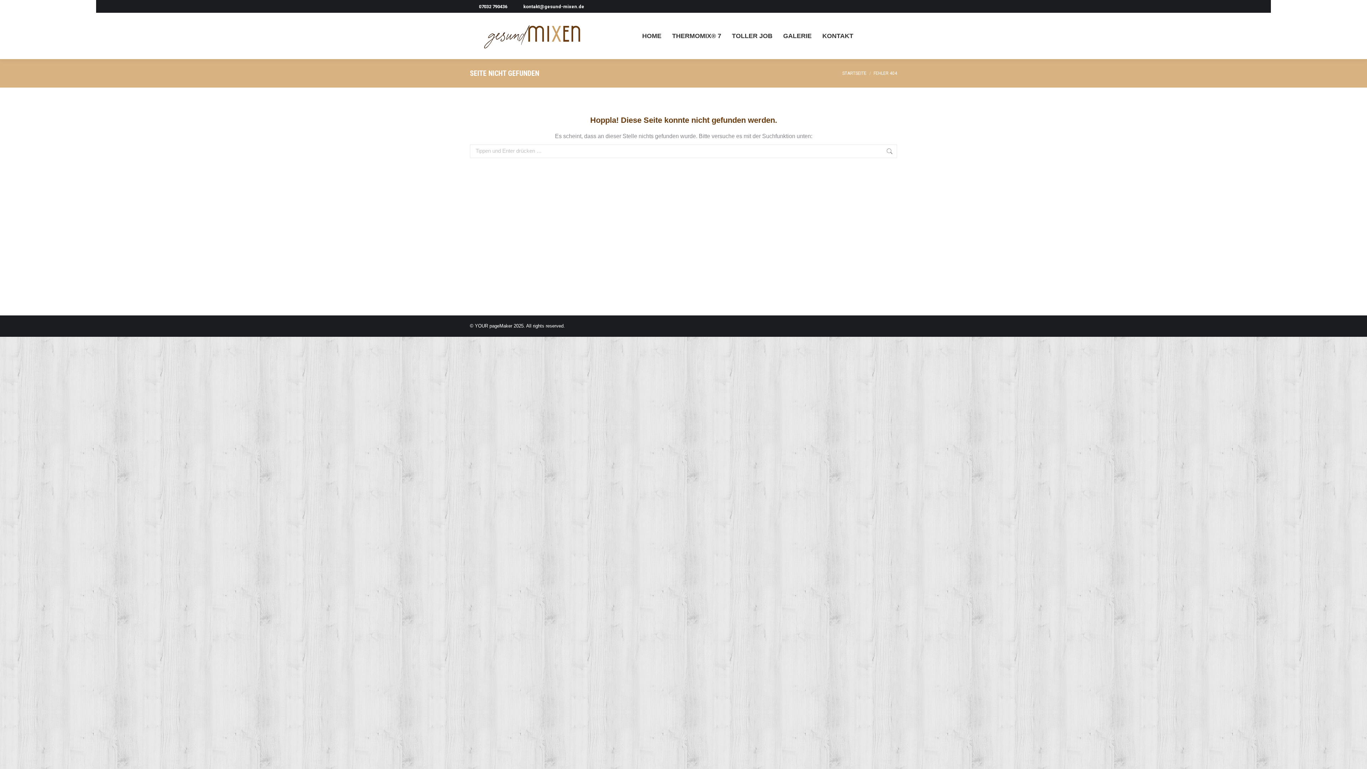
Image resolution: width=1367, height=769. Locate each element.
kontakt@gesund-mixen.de (553, 6)
